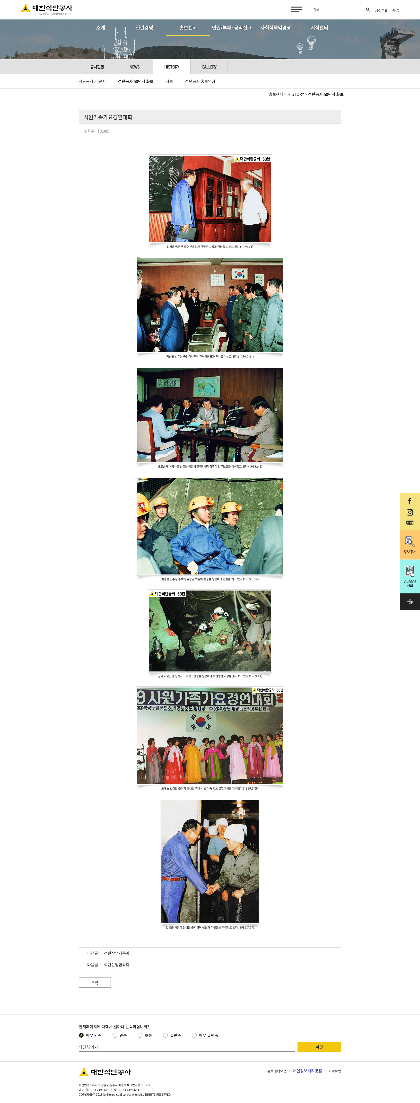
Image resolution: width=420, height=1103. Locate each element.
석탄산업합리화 (116, 964)
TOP (410, 602)
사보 (169, 81)
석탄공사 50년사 (92, 81)
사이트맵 (381, 10)
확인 (319, 1047)
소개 (100, 27)
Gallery (209, 67)
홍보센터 (188, 27)
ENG (395, 10)
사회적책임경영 (275, 27)
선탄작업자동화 (116, 953)
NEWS (135, 67)
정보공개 (410, 551)
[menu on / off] (295, 9)
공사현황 (97, 67)
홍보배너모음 (276, 1070)
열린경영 (144, 27)
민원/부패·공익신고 (232, 27)
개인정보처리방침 (307, 1071)
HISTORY (296, 94)
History (171, 67)
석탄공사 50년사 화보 (136, 81)
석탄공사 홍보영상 (200, 81)
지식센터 (319, 27)
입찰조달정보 (410, 583)
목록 (94, 983)
